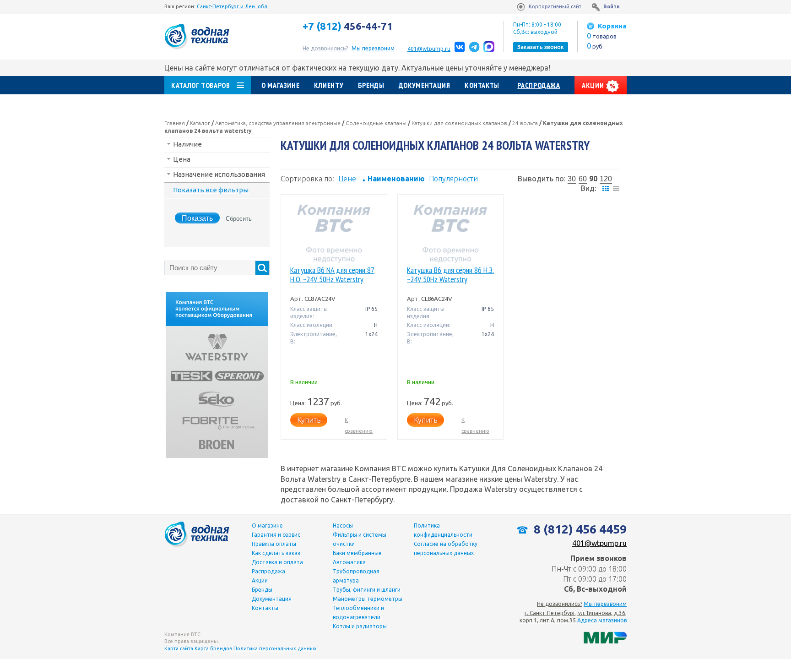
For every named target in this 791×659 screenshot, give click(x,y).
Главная (174, 123)
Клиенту (328, 85)
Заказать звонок (540, 47)
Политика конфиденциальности (443, 530)
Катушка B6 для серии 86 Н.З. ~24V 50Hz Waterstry (450, 275)
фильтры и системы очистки (359, 539)
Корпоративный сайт (555, 6)
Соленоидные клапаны (376, 123)
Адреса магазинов (602, 620)
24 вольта (525, 123)
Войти (611, 6)
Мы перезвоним (605, 604)
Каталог (200, 123)
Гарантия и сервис (276, 535)
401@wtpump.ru (428, 49)
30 (572, 179)
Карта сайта (178, 648)
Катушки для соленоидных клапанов (459, 123)
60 (583, 179)
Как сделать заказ (276, 553)
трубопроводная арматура (356, 575)
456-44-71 (348, 26)
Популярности (453, 178)
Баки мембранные (357, 553)
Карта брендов (213, 648)
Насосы (343, 525)
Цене (347, 178)
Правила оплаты (274, 544)
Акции (594, 85)
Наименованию (393, 178)
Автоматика (349, 562)
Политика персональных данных (275, 648)
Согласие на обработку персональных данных (445, 548)
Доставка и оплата (277, 562)
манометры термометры (367, 599)
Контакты (482, 85)
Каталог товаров (200, 85)
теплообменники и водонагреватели (358, 612)
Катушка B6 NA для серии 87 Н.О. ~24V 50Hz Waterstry (332, 275)
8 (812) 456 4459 (579, 529)
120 (606, 179)
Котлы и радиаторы (360, 626)
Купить (308, 420)
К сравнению (359, 425)
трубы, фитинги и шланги (367, 590)
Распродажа (538, 85)
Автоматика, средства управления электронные (278, 123)
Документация (424, 85)
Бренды (371, 85)
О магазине (280, 85)
